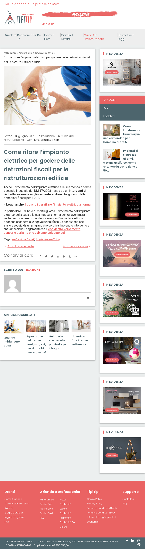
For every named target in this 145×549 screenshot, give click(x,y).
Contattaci (128, 499)
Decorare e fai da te (29, 37)
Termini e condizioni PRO (101, 512)
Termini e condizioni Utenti (102, 508)
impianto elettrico (47, 239)
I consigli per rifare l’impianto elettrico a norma (58, 204)
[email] (88, 298)
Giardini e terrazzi (67, 37)
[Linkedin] (132, 541)
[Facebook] (127, 541)
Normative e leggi (126, 37)
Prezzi (63, 499)
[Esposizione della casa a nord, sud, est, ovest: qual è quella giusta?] (36, 326)
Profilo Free (46, 504)
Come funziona (13, 499)
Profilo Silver (47, 508)
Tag (105, 108)
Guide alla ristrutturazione (94, 37)
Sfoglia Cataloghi (14, 512)
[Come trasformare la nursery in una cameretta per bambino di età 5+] (111, 130)
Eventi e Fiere (49, 37)
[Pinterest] (138, 545)
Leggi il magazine (14, 517)
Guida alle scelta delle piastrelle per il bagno (58, 342)
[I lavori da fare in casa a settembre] (82, 326)
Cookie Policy (94, 499)
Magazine (48, 24)
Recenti (108, 116)
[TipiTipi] (19, 17)
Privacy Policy (94, 503)
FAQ (7, 521)
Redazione (48, 136)
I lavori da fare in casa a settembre (81, 340)
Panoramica (47, 499)
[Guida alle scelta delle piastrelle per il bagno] (59, 326)
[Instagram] (138, 541)
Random (109, 99)
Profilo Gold (46, 513)
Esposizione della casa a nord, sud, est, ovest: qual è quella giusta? (36, 344)
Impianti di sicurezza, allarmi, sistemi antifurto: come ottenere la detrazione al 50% (120, 160)
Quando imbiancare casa (12, 341)
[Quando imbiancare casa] (14, 326)
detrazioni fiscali (23, 239)
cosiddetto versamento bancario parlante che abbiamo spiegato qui (42, 230)
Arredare (10, 35)
